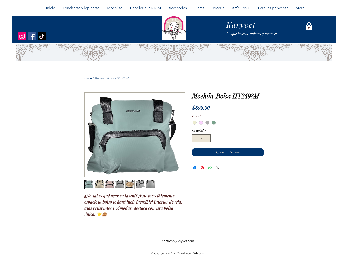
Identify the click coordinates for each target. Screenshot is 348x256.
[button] (199, 8)
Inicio (88, 78)
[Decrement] (195, 138)
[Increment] (207, 138)
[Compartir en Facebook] (194, 167)
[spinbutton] (201, 138)
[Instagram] (22, 36)
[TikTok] (42, 36)
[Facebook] (32, 36)
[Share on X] (217, 167)
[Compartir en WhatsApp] (210, 167)
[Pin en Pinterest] (202, 167)
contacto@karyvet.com (178, 241)
